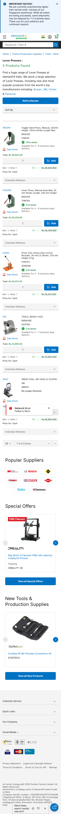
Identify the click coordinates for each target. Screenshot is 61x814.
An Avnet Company (12, 784)
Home (6, 54)
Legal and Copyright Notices (37, 763)
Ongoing (12, 563)
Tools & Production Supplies (27, 54)
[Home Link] (25, 37)
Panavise (10, 93)
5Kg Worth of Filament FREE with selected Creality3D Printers (30, 557)
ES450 (6, 253)
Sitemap (53, 767)
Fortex (52, 89)
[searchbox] (28, 44)
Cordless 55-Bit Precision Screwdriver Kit (29, 653)
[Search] (55, 44)
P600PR (6, 127)
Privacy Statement (11, 763)
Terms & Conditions (12, 767)
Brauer (38, 89)
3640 (5, 379)
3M (45, 89)
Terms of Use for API (35, 767)
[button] (5, 37)
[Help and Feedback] (54, 807)
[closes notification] (57, 4)
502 (5, 316)
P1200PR (7, 190)
